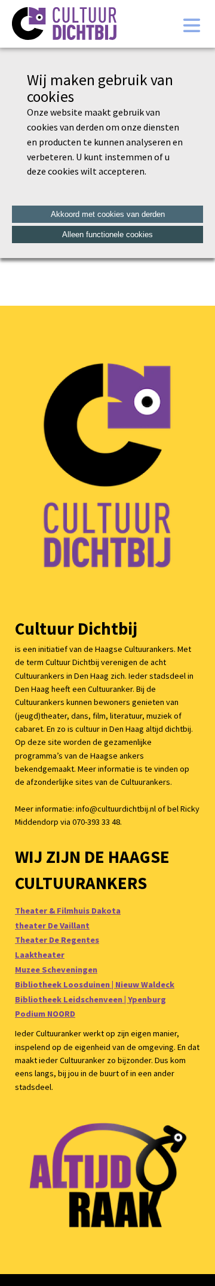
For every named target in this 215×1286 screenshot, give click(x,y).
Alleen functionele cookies (107, 234)
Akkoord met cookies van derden (108, 214)
